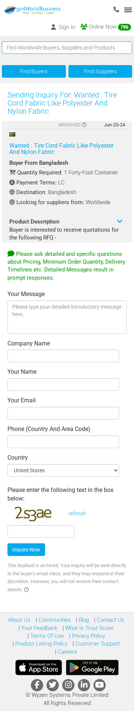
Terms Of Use (46, 636)
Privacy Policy (87, 636)
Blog (83, 620)
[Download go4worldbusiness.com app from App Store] (38, 667)
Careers (66, 652)
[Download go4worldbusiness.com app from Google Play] (92, 667)
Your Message (26, 293)
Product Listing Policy (40, 643)
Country (17, 457)
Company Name (28, 343)
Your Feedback (38, 628)
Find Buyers (33, 71)
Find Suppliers (100, 71)
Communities (54, 620)
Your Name (21, 371)
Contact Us (109, 620)
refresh (77, 513)
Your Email (21, 400)
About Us (19, 620)
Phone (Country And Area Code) (48, 428)
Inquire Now (26, 550)
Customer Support (97, 643)
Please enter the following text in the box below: (60, 494)
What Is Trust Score (89, 628)
